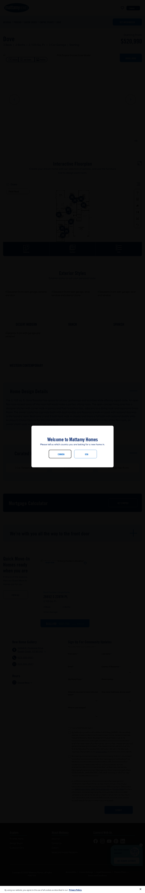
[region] (72, 889)
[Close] (140, 889)
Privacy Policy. (75, 890)
